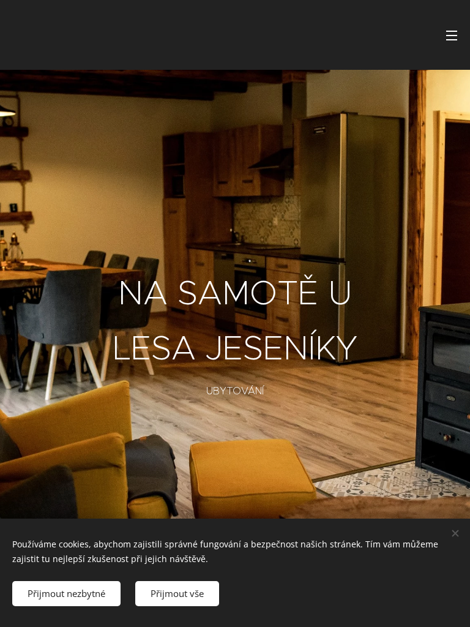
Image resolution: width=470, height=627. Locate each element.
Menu (451, 35)
